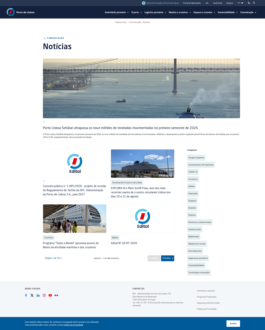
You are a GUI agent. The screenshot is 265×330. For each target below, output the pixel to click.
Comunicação (135, 22)
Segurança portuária (198, 258)
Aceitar (233, 323)
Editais (115, 237)
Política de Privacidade (207, 309)
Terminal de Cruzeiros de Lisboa (127, 183)
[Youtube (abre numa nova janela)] (50, 295)
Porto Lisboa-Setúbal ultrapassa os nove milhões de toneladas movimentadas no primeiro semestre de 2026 (120, 128)
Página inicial (121, 22)
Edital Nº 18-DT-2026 (124, 243)
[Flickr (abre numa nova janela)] (56, 295)
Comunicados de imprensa (201, 165)
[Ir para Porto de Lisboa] (20, 12)
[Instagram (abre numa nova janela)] (44, 295)
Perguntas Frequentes (206, 297)
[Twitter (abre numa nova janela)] (32, 295)
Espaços (192, 201)
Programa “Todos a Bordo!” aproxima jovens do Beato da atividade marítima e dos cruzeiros (71, 245)
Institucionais (194, 229)
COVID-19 (193, 172)
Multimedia (193, 237)
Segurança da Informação (208, 303)
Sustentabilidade (196, 265)
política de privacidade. (74, 325)
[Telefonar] (249, 3)
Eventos (192, 215)
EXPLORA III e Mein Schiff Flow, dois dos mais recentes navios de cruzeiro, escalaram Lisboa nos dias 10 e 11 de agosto (141, 192)
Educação (193, 193)
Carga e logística (196, 158)
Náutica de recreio (197, 244)
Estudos (192, 208)
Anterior (155, 258)
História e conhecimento (199, 222)
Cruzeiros (48, 237)
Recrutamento (195, 251)
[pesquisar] (254, 3)
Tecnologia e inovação (199, 272)
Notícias (146, 22)
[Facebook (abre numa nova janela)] (26, 295)
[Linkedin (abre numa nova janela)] (38, 295)
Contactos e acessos (206, 291)
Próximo (167, 258)
